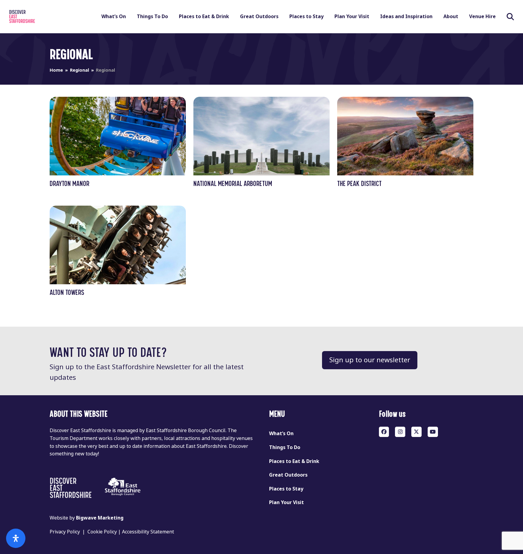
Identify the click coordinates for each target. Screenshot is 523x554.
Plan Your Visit (286, 502)
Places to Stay (286, 488)
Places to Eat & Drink (294, 461)
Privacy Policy (65, 531)
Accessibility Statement (148, 531)
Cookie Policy (102, 531)
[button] (510, 16)
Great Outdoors (288, 474)
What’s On (281, 433)
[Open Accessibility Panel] (15, 538)
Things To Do (284, 447)
